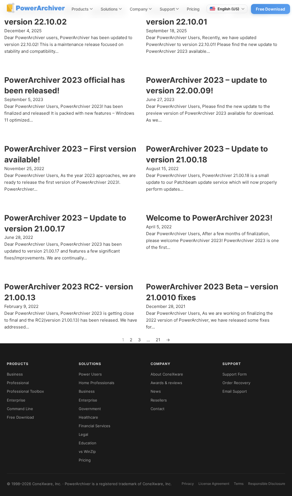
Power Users (90, 374)
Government (90, 408)
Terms (239, 483)
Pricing (193, 9)
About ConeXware (167, 374)
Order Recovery (236, 382)
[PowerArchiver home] (36, 8)
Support (167, 9)
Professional (18, 382)
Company (139, 9)
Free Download (270, 9)
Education (87, 443)
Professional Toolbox (25, 391)
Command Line (20, 408)
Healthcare (88, 417)
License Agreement (213, 483)
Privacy (188, 483)
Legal (83, 434)
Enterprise (16, 400)
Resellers (159, 400)
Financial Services (94, 426)
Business (15, 374)
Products (80, 9)
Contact (158, 408)
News (156, 391)
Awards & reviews (166, 382)
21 (158, 339)
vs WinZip (87, 451)
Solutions (109, 9)
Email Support (234, 391)
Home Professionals (96, 382)
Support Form (234, 374)
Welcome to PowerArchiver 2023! (209, 218)
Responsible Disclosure (266, 483)
